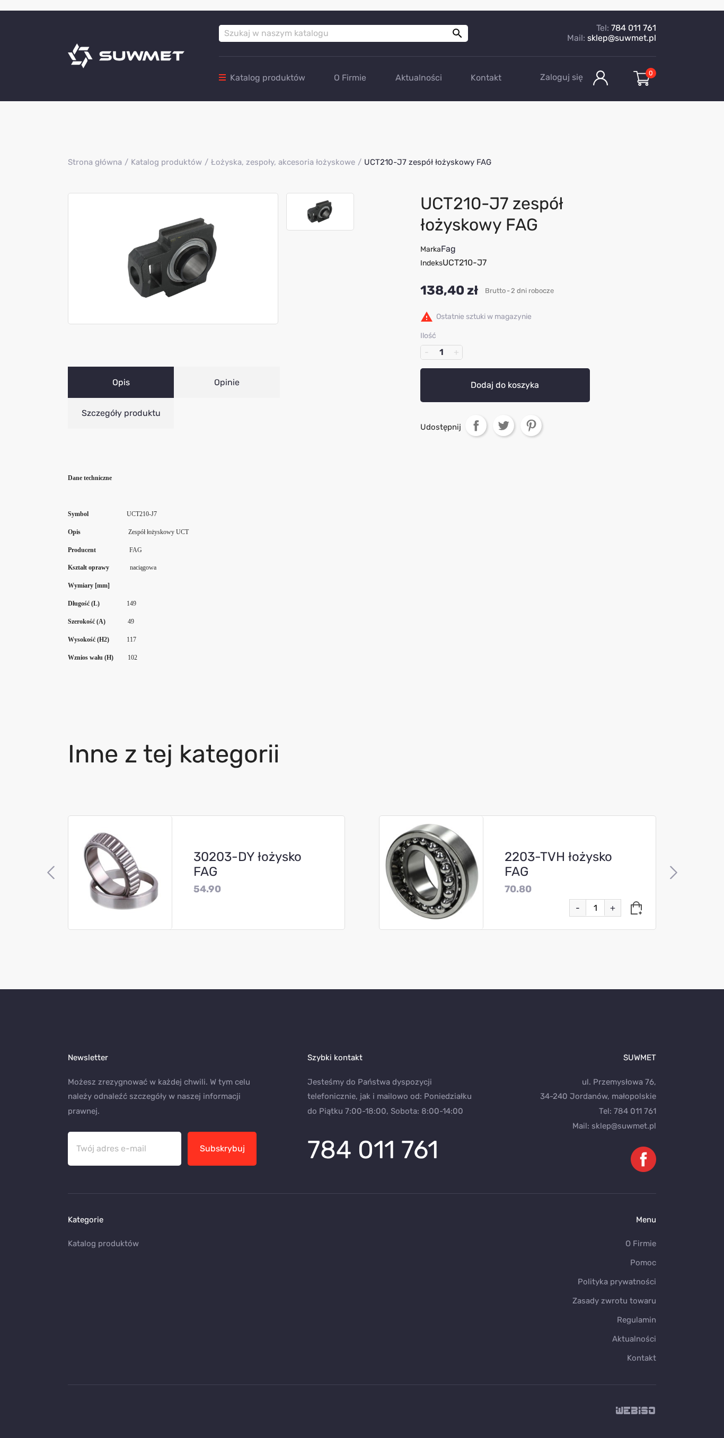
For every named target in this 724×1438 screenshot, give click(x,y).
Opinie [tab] (227, 382)
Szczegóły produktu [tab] (121, 413)
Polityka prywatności (617, 1281)
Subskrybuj (222, 1148)
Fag (448, 249)
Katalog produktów (267, 78)
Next (673, 873)
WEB (636, 1411)
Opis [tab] (121, 382)
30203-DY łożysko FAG (247, 864)
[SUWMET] (135, 55)
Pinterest (531, 425)
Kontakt (486, 78)
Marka (430, 249)
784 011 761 (633, 28)
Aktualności (418, 78)
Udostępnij (476, 425)
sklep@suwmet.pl (621, 38)
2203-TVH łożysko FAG (558, 864)
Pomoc (643, 1262)
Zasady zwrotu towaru (614, 1301)
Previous (51, 873)
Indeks (431, 263)
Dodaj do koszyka (505, 385)
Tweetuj (503, 425)
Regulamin (636, 1320)
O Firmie (350, 78)
